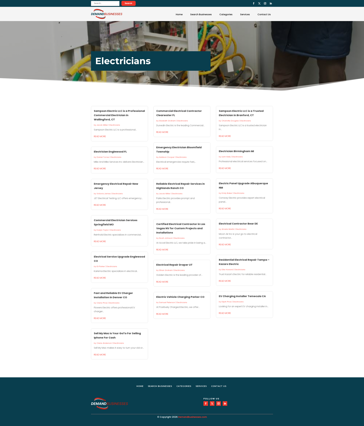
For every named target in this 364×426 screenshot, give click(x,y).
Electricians (114, 125)
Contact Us (264, 14)
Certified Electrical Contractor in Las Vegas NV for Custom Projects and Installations (180, 228)
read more (100, 136)
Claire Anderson (104, 343)
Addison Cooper (166, 157)
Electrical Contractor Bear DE (238, 223)
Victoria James (104, 193)
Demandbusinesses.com (192, 417)
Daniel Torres (103, 157)
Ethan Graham (166, 270)
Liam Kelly (226, 156)
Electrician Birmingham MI (236, 151)
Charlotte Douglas (230, 120)
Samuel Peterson (167, 302)
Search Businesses (201, 14)
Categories (225, 14)
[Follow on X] (259, 3)
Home (179, 14)
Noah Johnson (165, 238)
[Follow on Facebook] (253, 3)
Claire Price (102, 303)
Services (245, 14)
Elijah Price (226, 301)
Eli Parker (101, 266)
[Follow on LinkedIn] (270, 3)
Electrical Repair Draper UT (174, 264)
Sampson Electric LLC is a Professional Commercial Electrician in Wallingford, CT (119, 115)
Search (128, 3)
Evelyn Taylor (103, 230)
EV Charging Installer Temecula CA (242, 296)
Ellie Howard (227, 269)
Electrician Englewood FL (110, 151)
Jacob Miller (102, 125)
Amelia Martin (228, 229)
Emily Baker (227, 193)
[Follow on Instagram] (265, 3)
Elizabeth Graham (167, 120)
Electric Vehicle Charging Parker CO (180, 297)
